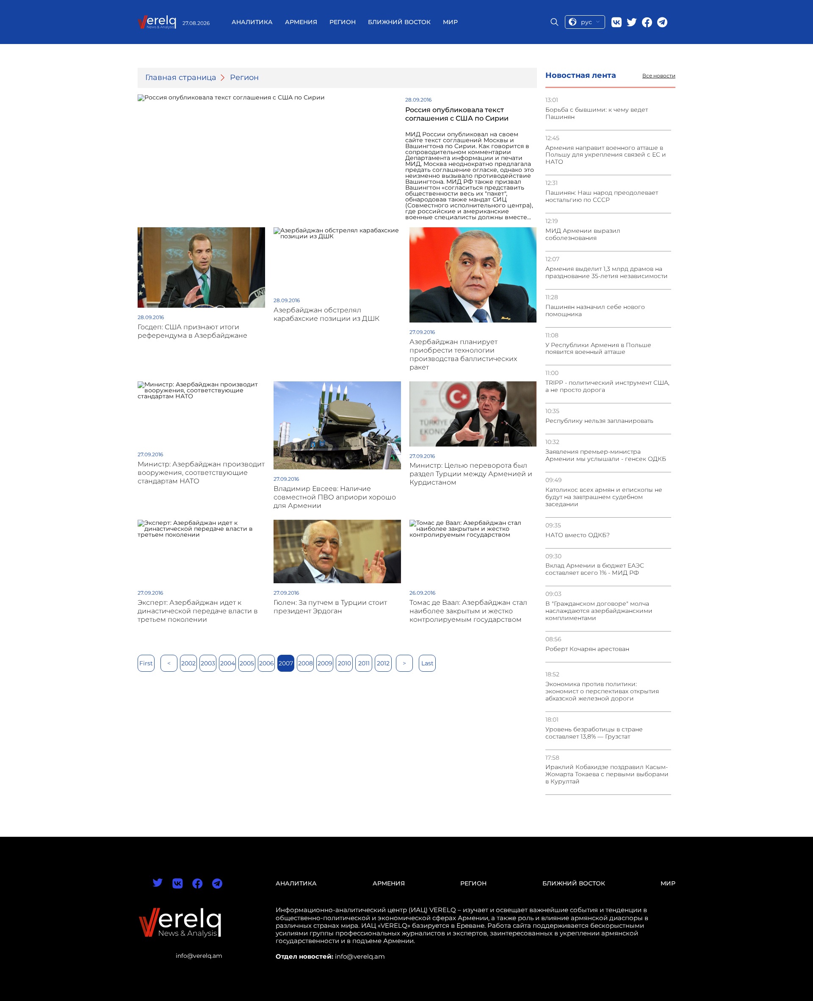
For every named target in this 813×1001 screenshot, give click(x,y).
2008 (305, 663)
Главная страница (180, 77)
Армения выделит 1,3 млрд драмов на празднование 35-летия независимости (606, 272)
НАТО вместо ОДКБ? (577, 535)
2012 (383, 663)
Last (427, 663)
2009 (325, 663)
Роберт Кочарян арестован (587, 649)
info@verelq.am (199, 956)
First (146, 663)
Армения (301, 22)
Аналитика (252, 22)
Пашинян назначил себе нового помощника (595, 310)
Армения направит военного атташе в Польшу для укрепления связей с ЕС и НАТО (605, 155)
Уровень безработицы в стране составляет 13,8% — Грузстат (594, 733)
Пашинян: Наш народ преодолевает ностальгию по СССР (601, 196)
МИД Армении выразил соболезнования (582, 234)
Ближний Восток (399, 22)
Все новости (658, 76)
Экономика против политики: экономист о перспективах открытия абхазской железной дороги (602, 691)
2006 (266, 663)
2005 (247, 663)
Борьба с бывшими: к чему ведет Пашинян (596, 113)
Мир (450, 22)
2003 (208, 663)
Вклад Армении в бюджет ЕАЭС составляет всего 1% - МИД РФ (594, 569)
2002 (188, 663)
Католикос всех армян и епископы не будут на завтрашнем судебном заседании (603, 497)
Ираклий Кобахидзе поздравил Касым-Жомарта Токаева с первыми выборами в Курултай (607, 774)
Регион (342, 22)
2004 (227, 663)
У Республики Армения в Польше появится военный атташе (598, 349)
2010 (344, 663)
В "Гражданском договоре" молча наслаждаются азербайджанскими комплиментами (599, 611)
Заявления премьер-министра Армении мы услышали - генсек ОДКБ (605, 455)
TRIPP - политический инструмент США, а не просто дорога (607, 386)
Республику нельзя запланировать (599, 421)
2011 (364, 663)
